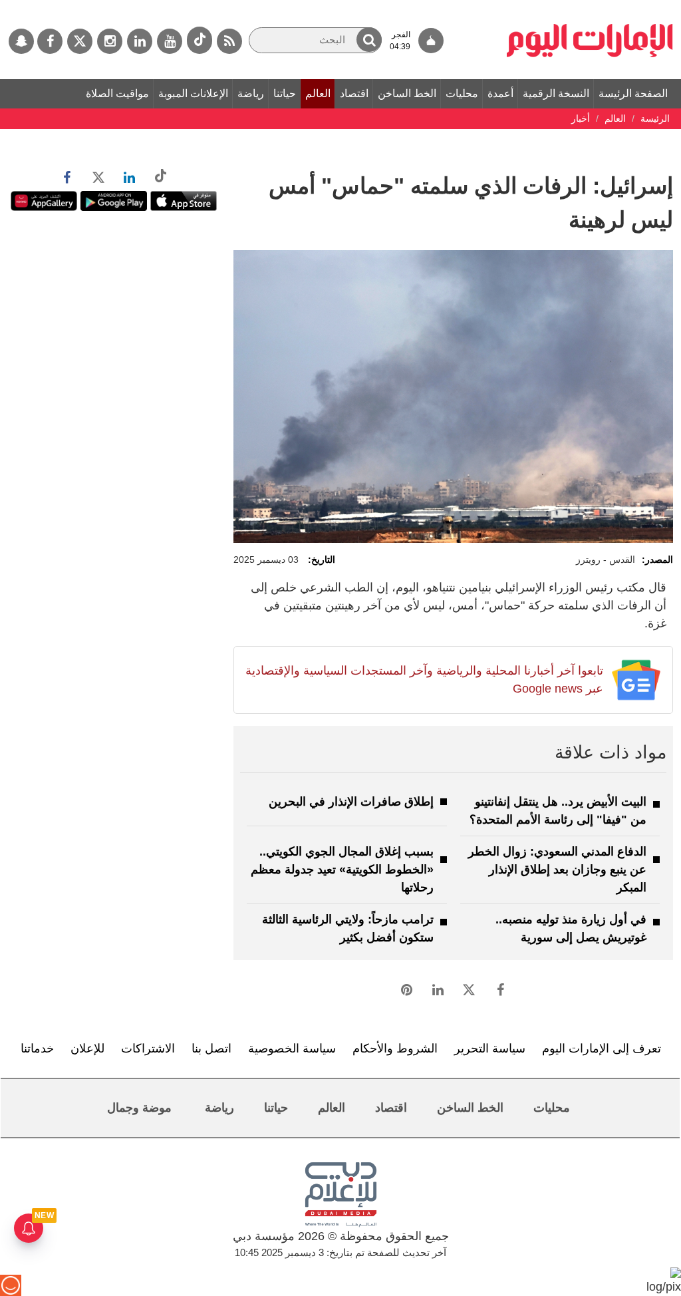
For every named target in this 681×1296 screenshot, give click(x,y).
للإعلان (87, 1048)
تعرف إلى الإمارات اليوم (601, 1048)
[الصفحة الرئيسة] (590, 6)
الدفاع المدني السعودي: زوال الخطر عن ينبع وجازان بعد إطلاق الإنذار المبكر (557, 869)
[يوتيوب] (169, 41)
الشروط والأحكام (395, 1048)
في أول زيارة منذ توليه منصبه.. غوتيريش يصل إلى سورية (570, 928)
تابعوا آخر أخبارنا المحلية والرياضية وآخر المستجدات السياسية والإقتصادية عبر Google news (424, 679)
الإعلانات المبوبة (193, 93)
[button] (369, 39)
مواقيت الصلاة (117, 93)
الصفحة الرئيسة (633, 93)
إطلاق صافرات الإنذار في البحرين (351, 801)
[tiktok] (199, 40)
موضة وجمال (139, 1107)
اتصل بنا (211, 1048)
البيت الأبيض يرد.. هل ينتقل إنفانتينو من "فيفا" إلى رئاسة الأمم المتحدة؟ (558, 810)
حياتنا (284, 93)
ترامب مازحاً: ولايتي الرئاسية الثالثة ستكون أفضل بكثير (348, 928)
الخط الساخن (407, 93)
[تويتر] (79, 41)
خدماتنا (37, 1048)
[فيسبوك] (50, 41)
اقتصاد (354, 93)
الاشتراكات (148, 1048)
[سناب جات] (21, 41)
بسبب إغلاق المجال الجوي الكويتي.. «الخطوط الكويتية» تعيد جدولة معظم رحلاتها (342, 869)
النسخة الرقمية (556, 93)
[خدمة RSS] (229, 41)
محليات (462, 93)
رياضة (250, 93)
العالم (318, 93)
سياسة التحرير (489, 1048)
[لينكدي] (139, 41)
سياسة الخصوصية (292, 1048)
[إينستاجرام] (109, 41)
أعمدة (500, 93)
